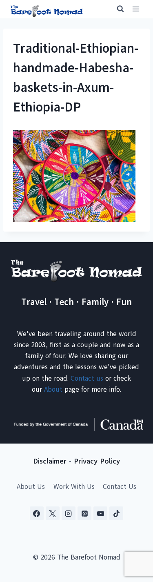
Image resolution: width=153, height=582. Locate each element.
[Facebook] (37, 513)
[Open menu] (135, 9)
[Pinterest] (84, 513)
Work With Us (74, 486)
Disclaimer (50, 461)
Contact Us (119, 486)
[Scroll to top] (132, 535)
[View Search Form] (116, 9)
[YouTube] (100, 513)
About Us (31, 486)
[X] (53, 513)
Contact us (87, 378)
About (53, 389)
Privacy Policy (97, 461)
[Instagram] (68, 513)
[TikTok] (116, 513)
